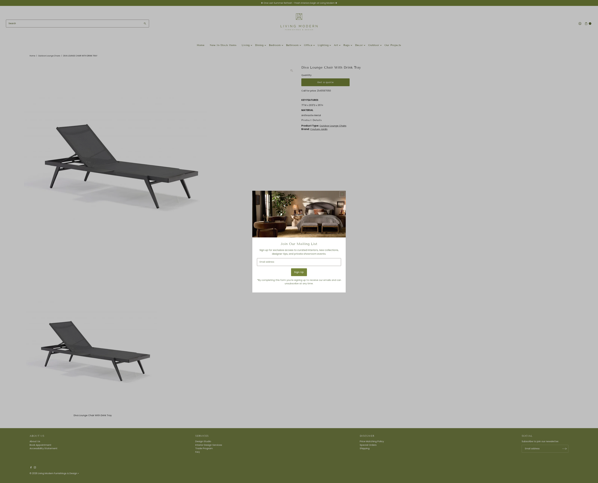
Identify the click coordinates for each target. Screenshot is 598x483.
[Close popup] (342, 194)
